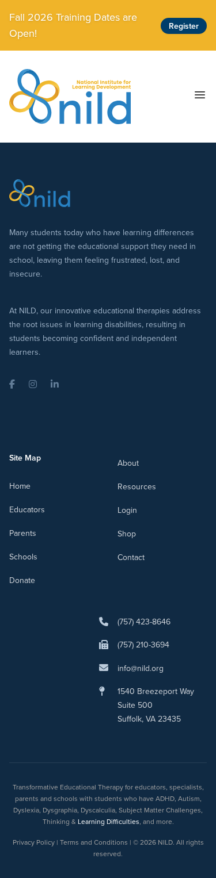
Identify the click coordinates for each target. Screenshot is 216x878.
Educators (27, 509)
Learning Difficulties (108, 821)
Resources (137, 486)
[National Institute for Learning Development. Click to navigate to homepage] (70, 96)
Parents (22, 533)
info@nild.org (141, 668)
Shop (127, 533)
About (128, 463)
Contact (131, 557)
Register (184, 26)
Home (20, 486)
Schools (23, 556)
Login (127, 510)
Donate (22, 580)
